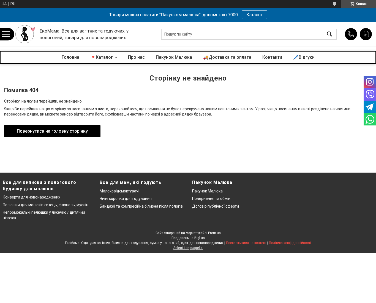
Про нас (136, 57)
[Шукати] (329, 34)
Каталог (254, 14)
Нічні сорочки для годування (126, 198)
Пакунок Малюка (174, 57)
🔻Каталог (101, 57)
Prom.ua (214, 233)
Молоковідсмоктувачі (119, 191)
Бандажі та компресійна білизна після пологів (141, 206)
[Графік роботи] (366, 34)
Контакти (272, 57)
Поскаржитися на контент (246, 243)
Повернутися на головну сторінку (52, 131)
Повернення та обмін (211, 198)
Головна (70, 57)
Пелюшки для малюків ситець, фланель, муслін (45, 205)
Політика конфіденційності (290, 243)
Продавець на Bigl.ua (188, 238)
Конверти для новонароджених (31, 197)
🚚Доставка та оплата (227, 57)
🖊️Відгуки (304, 57)
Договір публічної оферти (215, 206)
